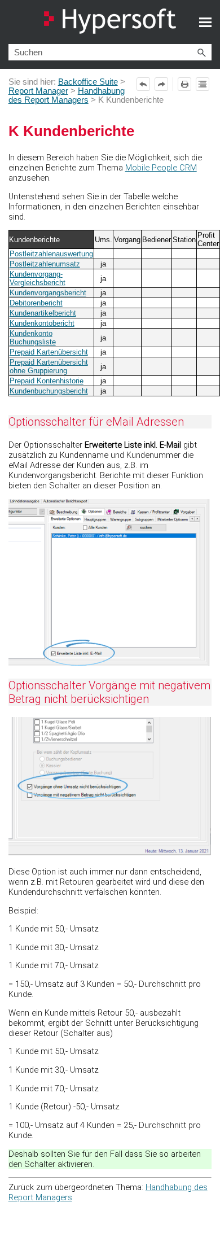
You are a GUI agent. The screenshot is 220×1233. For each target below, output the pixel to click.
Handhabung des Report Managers (66, 95)
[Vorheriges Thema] (143, 84)
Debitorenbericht (36, 303)
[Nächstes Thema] (161, 84)
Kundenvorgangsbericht (48, 292)
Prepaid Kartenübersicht (49, 352)
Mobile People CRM (161, 168)
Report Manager (38, 90)
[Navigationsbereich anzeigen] (205, 22)
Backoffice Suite (88, 81)
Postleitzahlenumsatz (45, 264)
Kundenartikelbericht (43, 313)
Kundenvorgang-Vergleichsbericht (37, 278)
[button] (201, 52)
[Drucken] (184, 84)
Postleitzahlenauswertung (51, 254)
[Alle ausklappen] (202, 84)
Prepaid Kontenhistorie (46, 381)
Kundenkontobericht (42, 323)
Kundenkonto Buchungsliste (33, 337)
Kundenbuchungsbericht (49, 391)
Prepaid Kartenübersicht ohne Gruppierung (49, 366)
